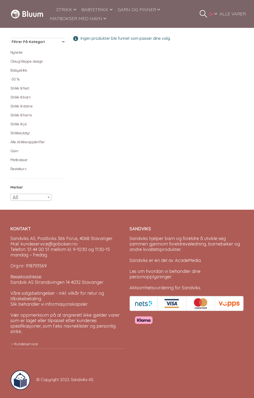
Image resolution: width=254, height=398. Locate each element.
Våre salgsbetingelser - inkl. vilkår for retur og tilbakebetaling (57, 295)
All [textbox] (15, 197)
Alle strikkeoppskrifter (27, 142)
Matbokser (19, 159)
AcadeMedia (188, 260)
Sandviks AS (82, 379)
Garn (14, 151)
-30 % (15, 79)
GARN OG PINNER (137, 9)
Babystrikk (18, 70)
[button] (203, 14)
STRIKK (64, 9)
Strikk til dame (21, 106)
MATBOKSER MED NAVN (76, 18)
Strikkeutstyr (20, 133)
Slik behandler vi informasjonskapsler (49, 304)
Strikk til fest (19, 88)
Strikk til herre (21, 115)
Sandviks (138, 238)
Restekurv (18, 168)
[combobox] (30, 197)
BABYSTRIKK (94, 9)
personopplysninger (150, 277)
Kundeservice (26, 344)
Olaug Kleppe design (26, 61)
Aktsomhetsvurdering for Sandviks (164, 288)
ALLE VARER (233, 14)
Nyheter (16, 52)
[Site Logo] (27, 14)
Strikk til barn (20, 97)
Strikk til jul (18, 124)
